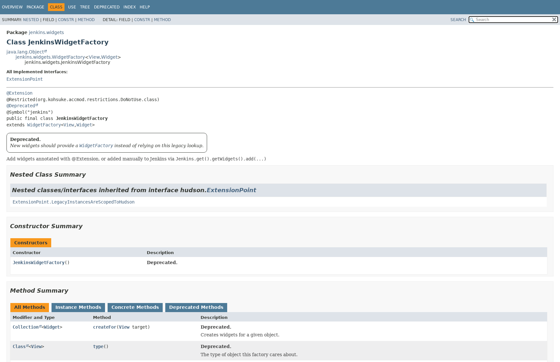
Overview (12, 7)
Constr (66, 20)
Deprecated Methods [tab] (196, 307)
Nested (31, 20)
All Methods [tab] (29, 307)
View (94, 57)
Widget (109, 57)
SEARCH (458, 20)
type (98, 346)
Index (129, 7)
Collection (26, 327)
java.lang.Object (25, 51)
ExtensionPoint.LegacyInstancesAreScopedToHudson (73, 201)
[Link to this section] (90, 174)
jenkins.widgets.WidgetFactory (50, 57)
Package (35, 7)
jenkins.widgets (46, 32)
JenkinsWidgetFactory (38, 262)
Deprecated (107, 7)
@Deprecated (20, 105)
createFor (104, 327)
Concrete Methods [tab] (135, 307)
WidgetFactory (44, 124)
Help (145, 7)
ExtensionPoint (24, 79)
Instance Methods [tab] (78, 307)
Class (19, 346)
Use (72, 7)
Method (86, 20)
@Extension (19, 93)
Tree (85, 7)
